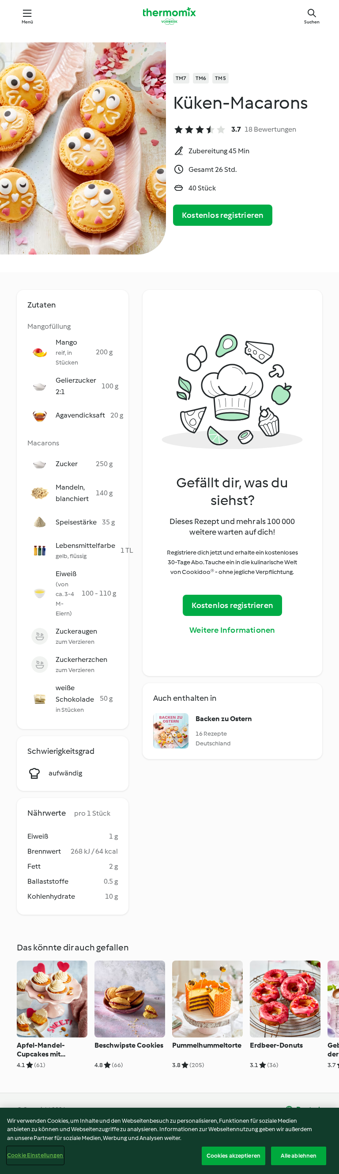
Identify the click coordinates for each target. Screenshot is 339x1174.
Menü (28, 22)
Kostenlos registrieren (223, 215)
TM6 (201, 78)
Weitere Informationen (232, 630)
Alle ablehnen (299, 1155)
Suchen (312, 22)
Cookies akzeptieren (233, 1155)
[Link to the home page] (169, 16)
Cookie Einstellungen (35, 1155)
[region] (169, 1141)
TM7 (181, 78)
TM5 (220, 78)
